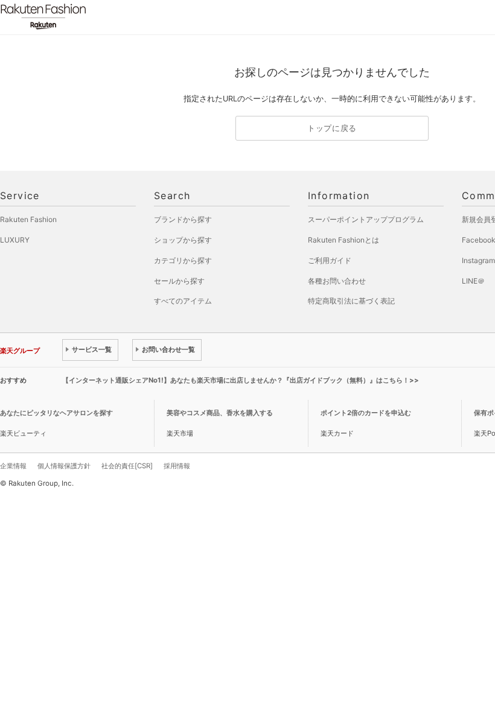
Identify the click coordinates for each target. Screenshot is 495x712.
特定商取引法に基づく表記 (351, 300)
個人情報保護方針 (64, 466)
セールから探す (179, 280)
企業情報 (13, 466)
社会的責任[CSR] (127, 466)
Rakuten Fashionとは (343, 239)
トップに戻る (332, 128)
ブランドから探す (183, 219)
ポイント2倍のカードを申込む (366, 412)
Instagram (478, 260)
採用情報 (177, 466)
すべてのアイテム (183, 300)
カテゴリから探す (183, 260)
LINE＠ (473, 280)
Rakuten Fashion (93, 16)
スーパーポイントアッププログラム (366, 219)
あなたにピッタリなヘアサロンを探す (56, 412)
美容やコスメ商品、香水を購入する (220, 412)
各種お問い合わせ (337, 280)
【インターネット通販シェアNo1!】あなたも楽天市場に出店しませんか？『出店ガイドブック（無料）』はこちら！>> (240, 380)
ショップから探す (183, 239)
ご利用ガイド (329, 260)
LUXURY (15, 239)
